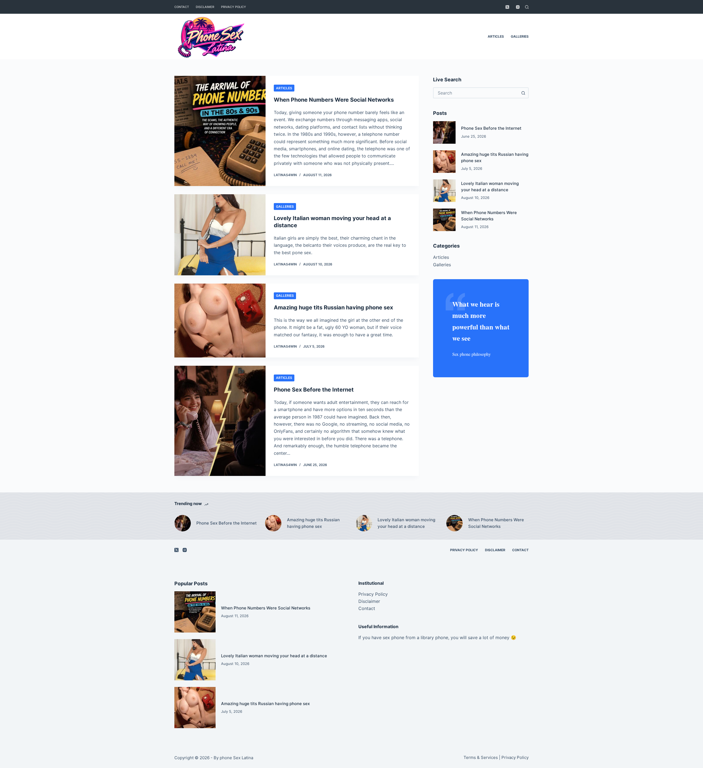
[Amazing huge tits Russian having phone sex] (220, 320)
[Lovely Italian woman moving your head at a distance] (220, 234)
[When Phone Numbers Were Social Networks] (220, 131)
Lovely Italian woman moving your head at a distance (406, 523)
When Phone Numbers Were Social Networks (334, 99)
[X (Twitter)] (507, 7)
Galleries (520, 36)
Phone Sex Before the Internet (314, 389)
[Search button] (523, 93)
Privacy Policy (233, 7)
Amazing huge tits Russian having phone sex (333, 307)
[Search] (527, 7)
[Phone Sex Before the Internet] (220, 421)
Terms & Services (481, 757)
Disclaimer (205, 7)
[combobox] (476, 92)
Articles (496, 36)
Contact (181, 7)
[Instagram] (518, 7)
